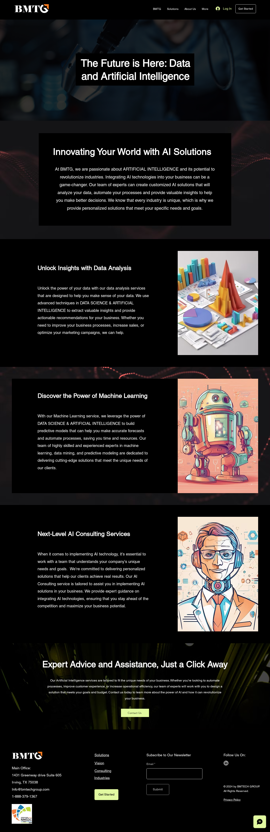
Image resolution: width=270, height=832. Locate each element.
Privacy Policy (232, 799)
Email (149, 764)
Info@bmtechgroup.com (30, 789)
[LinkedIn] (226, 763)
